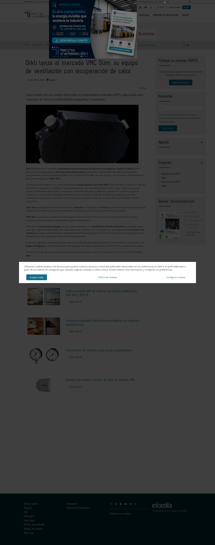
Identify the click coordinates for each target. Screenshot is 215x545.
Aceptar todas (37, 277)
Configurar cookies (175, 277)
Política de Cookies (107, 277)
